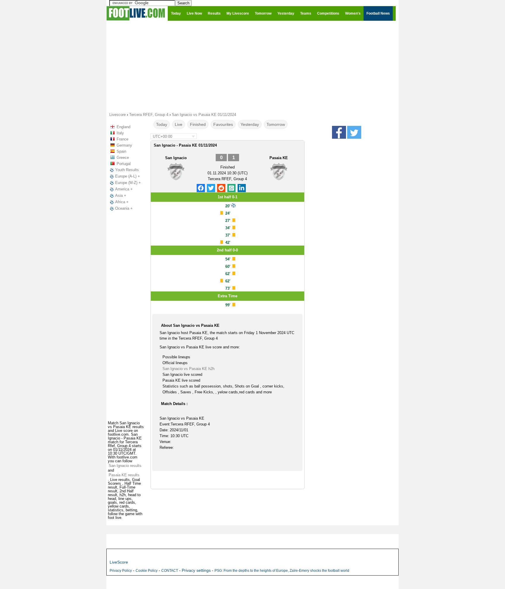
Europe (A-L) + (127, 176)
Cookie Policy (147, 571)
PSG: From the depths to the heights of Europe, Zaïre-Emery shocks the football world (282, 571)
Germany (124, 145)
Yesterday (250, 124)
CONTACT (169, 571)
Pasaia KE (278, 158)
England (123, 127)
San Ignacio (176, 158)
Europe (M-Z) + (128, 182)
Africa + (122, 202)
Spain (121, 151)
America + (124, 189)
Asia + (120, 195)
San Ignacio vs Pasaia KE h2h (188, 368)
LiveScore (119, 562)
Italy (120, 133)
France (122, 139)
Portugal (124, 163)
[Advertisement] (252, 66)
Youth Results (127, 170)
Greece (123, 157)
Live (178, 124)
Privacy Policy (121, 571)
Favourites (223, 124)
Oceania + (124, 208)
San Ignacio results (125, 465)
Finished (198, 124)
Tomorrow (276, 124)
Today (161, 124)
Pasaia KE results (124, 475)
